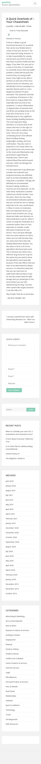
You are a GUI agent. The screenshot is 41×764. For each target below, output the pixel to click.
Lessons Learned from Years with (20, 316)
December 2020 (12, 528)
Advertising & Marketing (15, 616)
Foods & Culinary (12, 649)
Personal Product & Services (17, 682)
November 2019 (12, 589)
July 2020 (9, 551)
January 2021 (11, 523)
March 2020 (10, 570)
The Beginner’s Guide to (15, 458)
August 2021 (11, 490)
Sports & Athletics (13, 705)
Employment (11, 640)
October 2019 (11, 593)
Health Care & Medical (14, 658)
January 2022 (11, 486)
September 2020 (12, 542)
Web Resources (12, 724)
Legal (8, 672)
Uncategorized (11, 719)
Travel (29, 26)
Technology (10, 710)
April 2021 (10, 509)
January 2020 (11, 579)
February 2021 (11, 518)
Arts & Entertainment (14, 621)
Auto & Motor (11, 625)
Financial (9, 644)
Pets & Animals (12, 686)
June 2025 (10, 481)
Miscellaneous (11, 677)
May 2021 (10, 504)
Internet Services (12, 668)
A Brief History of (12, 454)
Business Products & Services (17, 630)
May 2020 (10, 560)
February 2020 (11, 575)
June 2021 (10, 500)
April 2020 (10, 565)
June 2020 (10, 556)
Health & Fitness (12, 654)
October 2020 (11, 537)
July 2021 (9, 495)
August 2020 (11, 546)
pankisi (6, 2)
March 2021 (10, 514)
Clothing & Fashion (13, 635)
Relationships (11, 696)
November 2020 (12, 532)
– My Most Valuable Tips (15, 298)
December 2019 (12, 584)
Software (9, 700)
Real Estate (10, 691)
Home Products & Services (16, 663)
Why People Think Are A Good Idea (20, 294)
